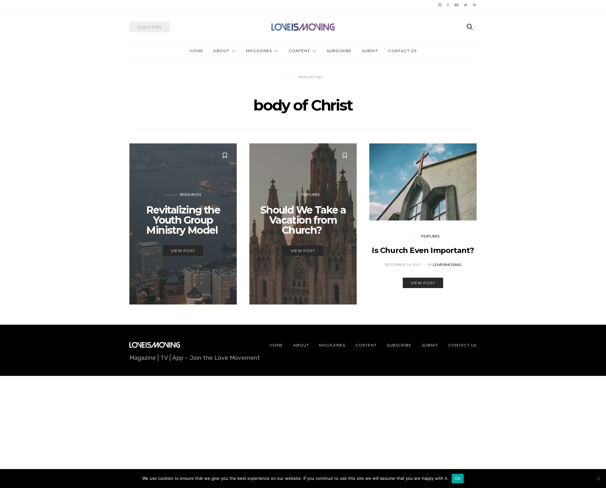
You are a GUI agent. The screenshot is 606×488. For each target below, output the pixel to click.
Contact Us (402, 50)
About (221, 50)
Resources (190, 194)
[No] (598, 478)
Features (310, 194)
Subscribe (339, 50)
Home (196, 50)
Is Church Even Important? (423, 250)
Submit (370, 50)
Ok (457, 478)
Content (299, 50)
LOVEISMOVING (447, 264)
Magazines (259, 50)
